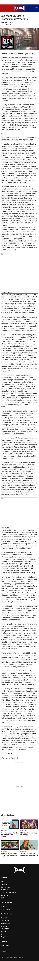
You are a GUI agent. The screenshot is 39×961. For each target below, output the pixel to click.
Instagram (4, 951)
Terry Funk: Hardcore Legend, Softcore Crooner (29, 854)
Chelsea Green (5, 923)
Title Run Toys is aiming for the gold (28, 834)
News (3, 881)
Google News (5, 945)
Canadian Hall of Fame (8, 892)
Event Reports (5, 887)
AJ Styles (4, 926)
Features (4, 884)
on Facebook (9, 758)
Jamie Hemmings (7, 22)
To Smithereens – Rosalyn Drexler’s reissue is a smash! (9, 834)
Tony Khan (4, 937)
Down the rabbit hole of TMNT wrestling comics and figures (9, 855)
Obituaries (4, 895)
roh (2, 934)
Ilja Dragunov (5, 920)
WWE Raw (4, 918)
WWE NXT (4, 931)
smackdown (5, 929)
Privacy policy (5, 909)
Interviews (4, 890)
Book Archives (5, 898)
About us (4, 906)
